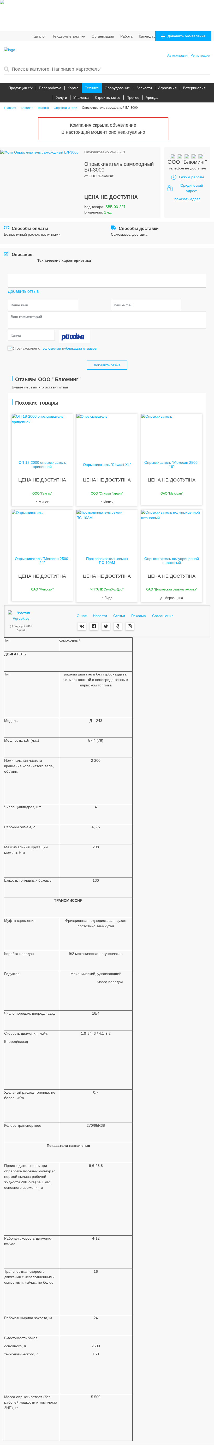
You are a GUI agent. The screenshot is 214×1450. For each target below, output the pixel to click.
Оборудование (117, 88)
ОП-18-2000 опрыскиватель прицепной (42, 464)
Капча (16, 335)
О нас (82, 616)
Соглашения (163, 616)
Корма (73, 88)
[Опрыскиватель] (107, 434)
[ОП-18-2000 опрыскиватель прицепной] (42, 434)
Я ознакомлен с (26, 348)
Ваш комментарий (26, 317)
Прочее (133, 97)
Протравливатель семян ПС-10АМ (107, 561)
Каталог (39, 36)
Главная (10, 108)
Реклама (138, 616)
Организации (103, 36)
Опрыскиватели (65, 108)
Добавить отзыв (107, 365)
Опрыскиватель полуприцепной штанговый (171, 561)
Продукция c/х (20, 88)
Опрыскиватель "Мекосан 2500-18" (171, 464)
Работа (126, 36)
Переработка (50, 88)
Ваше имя (19, 305)
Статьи (119, 616)
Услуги (61, 97)
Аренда (152, 97)
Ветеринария (194, 88)
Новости (100, 616)
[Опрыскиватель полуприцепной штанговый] (171, 530)
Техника (92, 88)
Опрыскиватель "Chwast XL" (107, 465)
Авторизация (177, 55)
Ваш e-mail (123, 305)
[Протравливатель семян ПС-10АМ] (107, 530)
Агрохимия (167, 88)
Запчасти (144, 88)
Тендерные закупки (68, 36)
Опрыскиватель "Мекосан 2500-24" (42, 561)
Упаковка (81, 97)
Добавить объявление (186, 36)
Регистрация (200, 55)
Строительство (107, 97)
